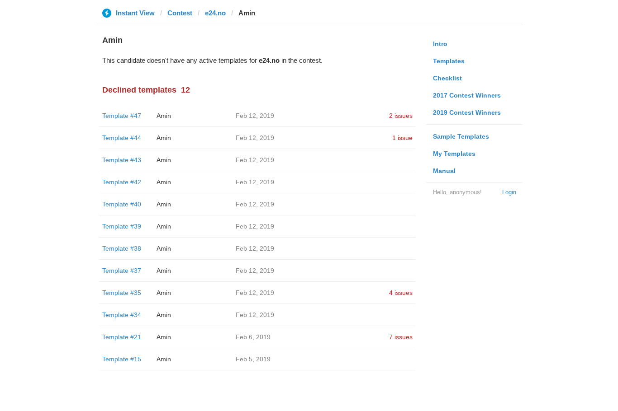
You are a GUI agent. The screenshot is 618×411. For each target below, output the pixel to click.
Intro (440, 43)
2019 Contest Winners (467, 112)
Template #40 (121, 204)
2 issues (401, 115)
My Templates (454, 153)
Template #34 (121, 314)
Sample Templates (461, 136)
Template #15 (121, 359)
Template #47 (121, 115)
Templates (449, 61)
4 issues (401, 292)
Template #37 (121, 270)
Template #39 (121, 226)
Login (509, 192)
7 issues (401, 337)
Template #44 (121, 137)
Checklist (447, 78)
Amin (164, 115)
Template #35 (121, 292)
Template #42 (121, 182)
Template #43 (121, 159)
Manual (444, 170)
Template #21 (121, 337)
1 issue (402, 137)
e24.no (215, 13)
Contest (179, 13)
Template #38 (121, 248)
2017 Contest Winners (467, 95)
